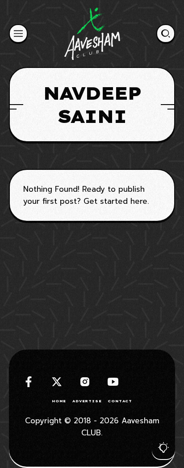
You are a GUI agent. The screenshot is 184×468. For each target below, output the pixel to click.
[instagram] (84, 381)
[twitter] (56, 381)
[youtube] (113, 381)
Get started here (115, 201)
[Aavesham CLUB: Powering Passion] (92, 33)
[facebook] (28, 381)
